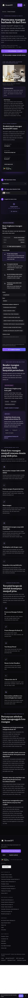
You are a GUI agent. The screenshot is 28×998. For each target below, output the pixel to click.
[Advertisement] (14, 980)
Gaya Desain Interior (6, 922)
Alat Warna (3, 943)
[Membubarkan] (25, 995)
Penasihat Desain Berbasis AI (8, 886)
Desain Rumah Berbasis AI (7, 900)
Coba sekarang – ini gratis (15, 51)
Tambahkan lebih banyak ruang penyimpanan (13, 324)
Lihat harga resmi (8, 164)
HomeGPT (3, 960)
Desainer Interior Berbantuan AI (8, 881)
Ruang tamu (5, 183)
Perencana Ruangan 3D (6, 911)
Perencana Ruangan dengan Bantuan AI (10, 879)
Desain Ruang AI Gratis (6, 874)
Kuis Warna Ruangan (6, 945)
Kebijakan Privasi (11, 960)
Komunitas (3, 929)
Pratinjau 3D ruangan (6, 891)
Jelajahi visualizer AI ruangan (12, 408)
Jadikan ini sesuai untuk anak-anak (11, 317)
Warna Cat (3, 925)
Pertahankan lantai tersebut (9, 307)
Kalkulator (3, 941)
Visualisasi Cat (4, 938)
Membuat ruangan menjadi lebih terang (12, 327)
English (21, 995)
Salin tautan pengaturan (15, 246)
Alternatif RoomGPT (10, 958)
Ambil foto (15, 211)
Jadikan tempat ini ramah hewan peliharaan (13, 320)
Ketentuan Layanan (21, 960)
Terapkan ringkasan (15, 349)
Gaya (3, 298)
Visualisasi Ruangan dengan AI (8, 888)
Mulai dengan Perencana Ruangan (11, 851)
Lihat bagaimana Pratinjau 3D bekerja (14, 437)
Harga (2, 958)
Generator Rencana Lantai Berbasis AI (10, 909)
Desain (19, 5)
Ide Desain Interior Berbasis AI (8, 920)
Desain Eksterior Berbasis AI (7, 902)
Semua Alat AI (4, 893)
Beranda (4, 11)
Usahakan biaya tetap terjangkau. (11, 314)
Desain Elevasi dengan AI (7, 904)
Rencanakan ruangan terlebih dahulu (15, 55)
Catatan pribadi (13, 340)
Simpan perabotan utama (9, 310)
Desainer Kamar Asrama (6, 877)
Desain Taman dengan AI (7, 907)
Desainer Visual (4, 936)
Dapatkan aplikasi (13, 855)
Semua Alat (3, 948)
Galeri (4, 855)
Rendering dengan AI (6, 913)
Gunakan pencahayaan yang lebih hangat (12, 330)
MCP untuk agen (20, 958)
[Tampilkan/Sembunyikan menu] (24, 5)
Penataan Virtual (5, 884)
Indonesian (6, 866)
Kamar (4, 292)
